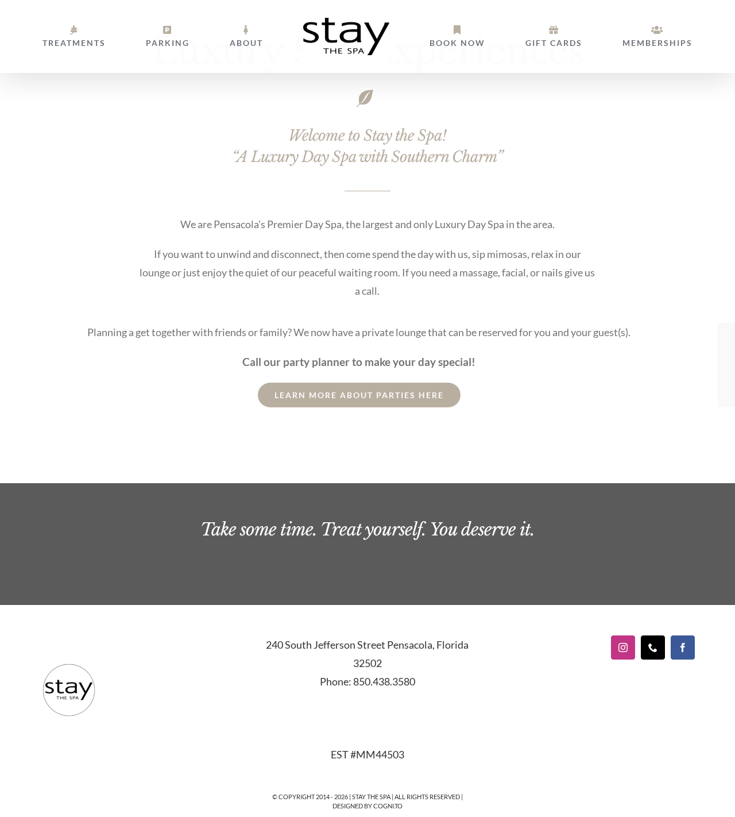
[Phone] (653, 647)
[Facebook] (683, 647)
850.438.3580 (384, 681)
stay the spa (371, 796)
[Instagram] (623, 647)
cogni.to (388, 806)
